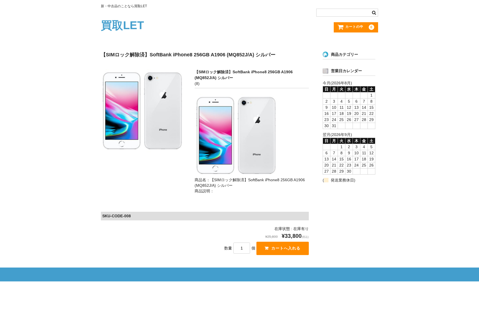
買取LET (122, 25)
